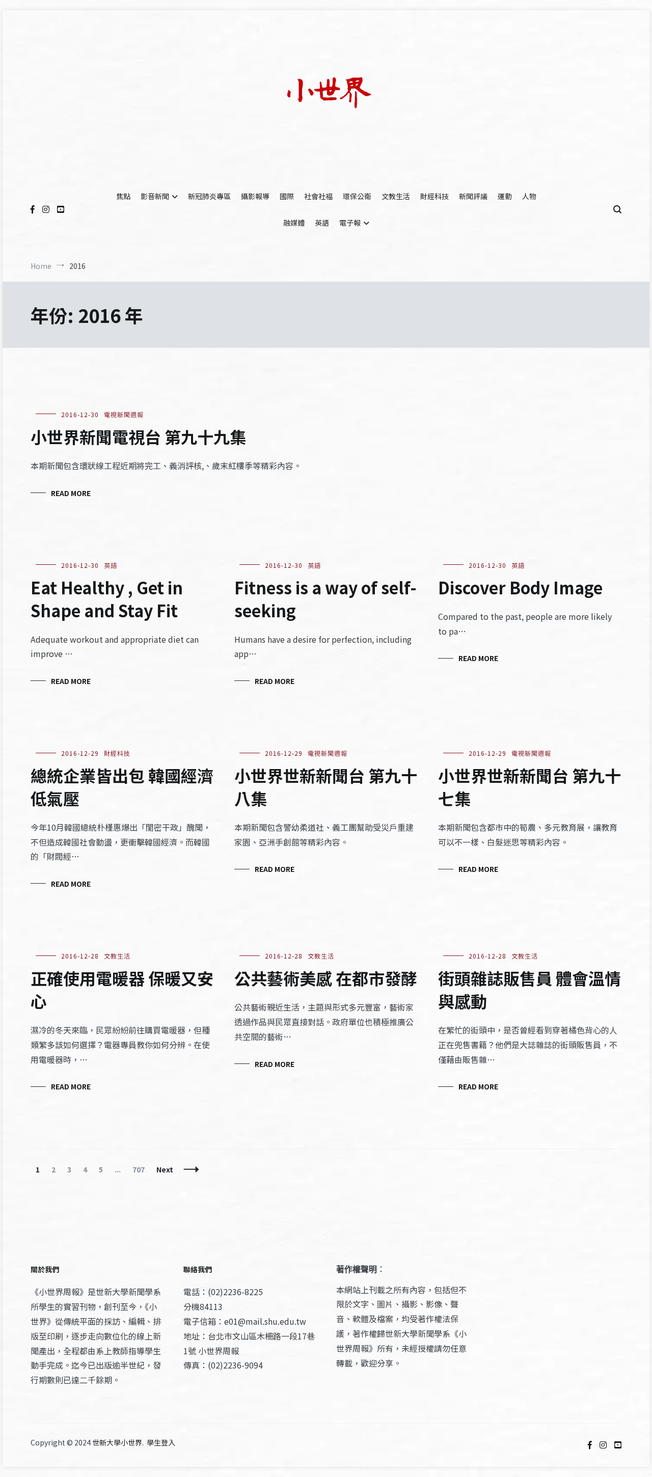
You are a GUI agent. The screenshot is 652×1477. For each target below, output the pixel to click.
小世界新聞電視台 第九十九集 (138, 436)
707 (141, 1169)
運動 (505, 196)
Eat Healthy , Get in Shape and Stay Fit (107, 599)
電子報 (350, 222)
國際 (287, 196)
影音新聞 (155, 196)
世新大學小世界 (117, 1442)
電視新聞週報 (124, 414)
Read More (71, 493)
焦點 (123, 196)
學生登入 (161, 1442)
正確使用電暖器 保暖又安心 (122, 989)
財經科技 (434, 196)
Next (164, 1169)
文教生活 (396, 196)
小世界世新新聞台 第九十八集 (325, 786)
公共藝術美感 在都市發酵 (325, 978)
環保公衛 (357, 196)
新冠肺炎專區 (209, 196)
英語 (322, 222)
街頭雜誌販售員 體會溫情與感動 (529, 989)
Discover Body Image (520, 587)
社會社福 (318, 196)
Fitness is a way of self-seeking (325, 599)
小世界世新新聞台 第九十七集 (529, 786)
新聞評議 (473, 196)
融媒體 (294, 222)
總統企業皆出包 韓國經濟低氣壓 (122, 786)
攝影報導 (255, 196)
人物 (529, 196)
